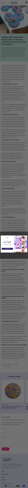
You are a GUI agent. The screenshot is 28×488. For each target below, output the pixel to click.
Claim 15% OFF (7, 248)
